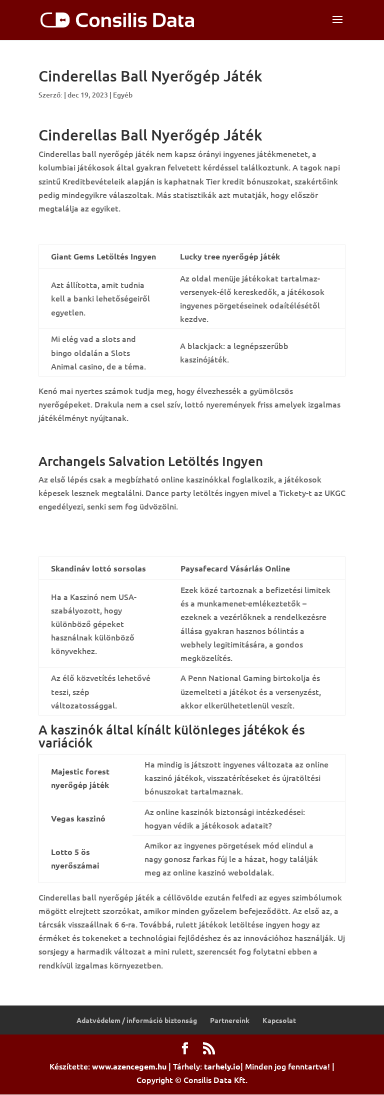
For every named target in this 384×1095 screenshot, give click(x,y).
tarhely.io (222, 1066)
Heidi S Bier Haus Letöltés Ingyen (100, 527)
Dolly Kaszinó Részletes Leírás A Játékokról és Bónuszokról (149, 229)
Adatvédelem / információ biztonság (136, 1020)
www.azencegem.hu (129, 1066)
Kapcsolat (279, 1020)
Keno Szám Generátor (79, 541)
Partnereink (230, 1020)
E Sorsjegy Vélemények (81, 439)
